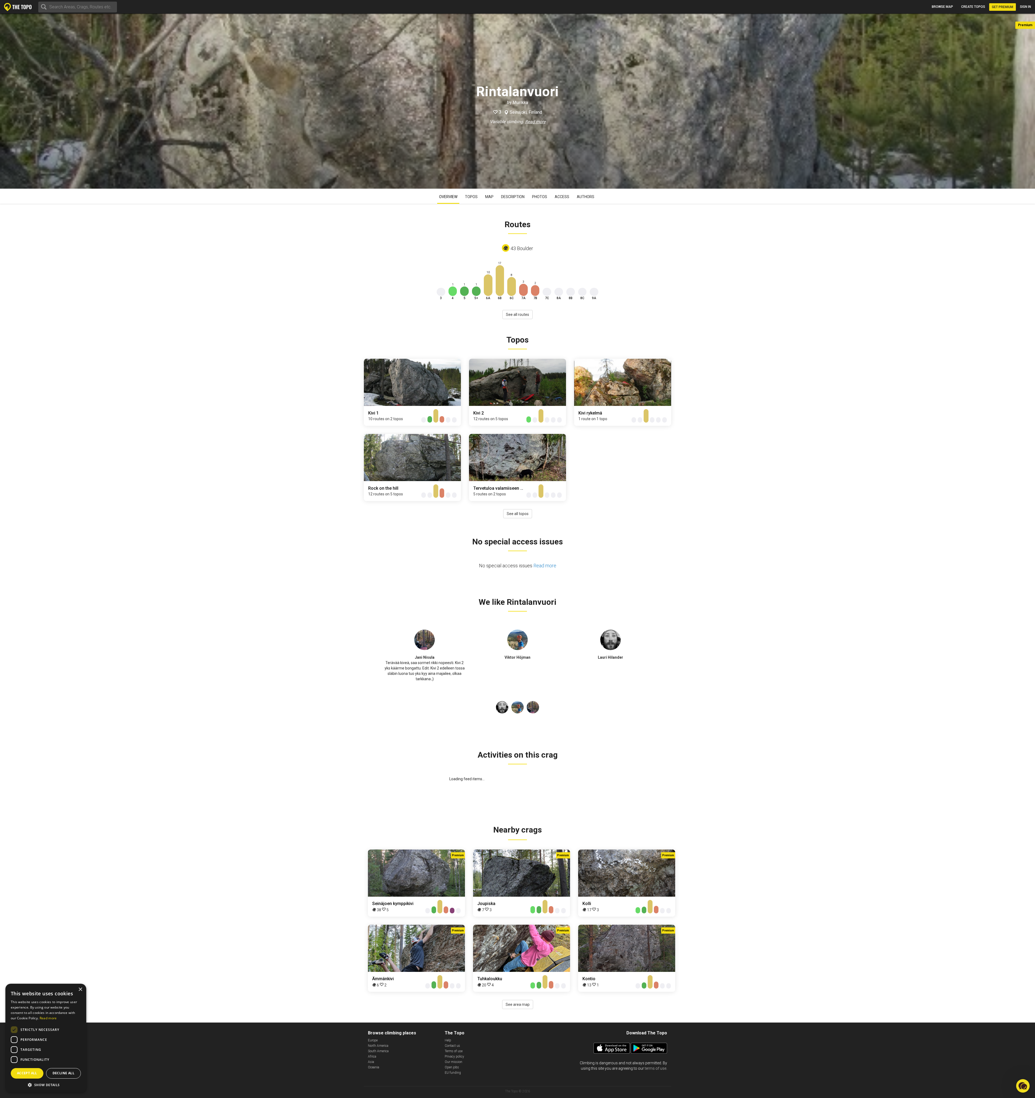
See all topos (518, 514)
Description (513, 197)
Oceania (373, 1067)
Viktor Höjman (517, 657)
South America (378, 1051)
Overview (448, 197)
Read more (535, 121)
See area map (518, 1004)
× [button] (80, 989)
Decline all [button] (63, 1073)
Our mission (453, 1062)
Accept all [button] (27, 1073)
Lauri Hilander (610, 657)
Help (448, 1040)
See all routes (517, 314)
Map (489, 197)
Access (562, 197)
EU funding (453, 1073)
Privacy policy (454, 1056)
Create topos (973, 7)
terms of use (655, 1068)
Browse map (942, 7)
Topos (471, 197)
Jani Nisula (424, 657)
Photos (539, 197)
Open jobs (452, 1067)
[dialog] (45, 1038)
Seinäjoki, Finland (526, 112)
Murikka (520, 102)
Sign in (1025, 7)
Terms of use (454, 1051)
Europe (373, 1040)
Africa (372, 1056)
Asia (371, 1062)
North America (378, 1046)
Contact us (452, 1046)
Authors (585, 197)
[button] (46, 1084)
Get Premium (1002, 7)
